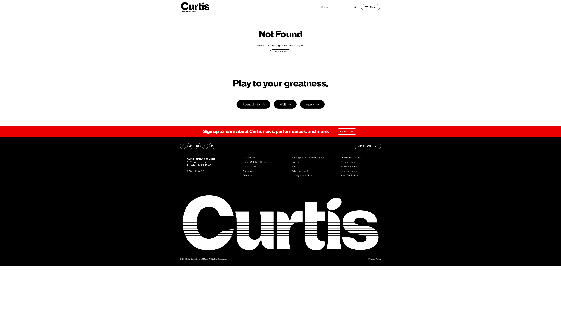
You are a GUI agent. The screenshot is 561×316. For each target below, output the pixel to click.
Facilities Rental (348, 166)
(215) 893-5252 (195, 171)
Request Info (251, 104)
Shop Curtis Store (349, 175)
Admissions (249, 171)
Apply (310, 104)
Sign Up (344, 131)
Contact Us (249, 157)
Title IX (295, 166)
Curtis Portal (365, 146)
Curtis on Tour (250, 166)
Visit (283, 104)
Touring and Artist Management (308, 157)
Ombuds (247, 175)
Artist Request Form (302, 171)
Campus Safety (348, 171)
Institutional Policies (350, 157)
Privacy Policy (347, 162)
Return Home (281, 52)
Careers (296, 162)
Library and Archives (303, 175)
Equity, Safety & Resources (257, 162)
